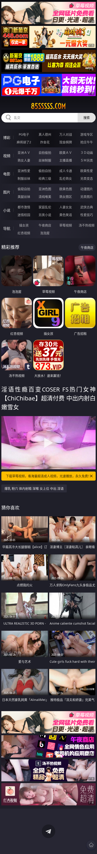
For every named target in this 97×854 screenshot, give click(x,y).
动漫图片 (86, 189)
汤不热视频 (87, 225)
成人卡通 (65, 171)
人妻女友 (65, 207)
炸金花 (45, 142)
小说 (6, 210)
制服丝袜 (24, 178)
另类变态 (86, 178)
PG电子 (24, 134)
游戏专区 (86, 134)
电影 (6, 173)
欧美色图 (65, 189)
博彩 (6, 137)
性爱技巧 (86, 215)
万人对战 (65, 134)
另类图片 (86, 196)
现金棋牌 (65, 142)
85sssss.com (48, 106)
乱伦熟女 (65, 178)
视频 (6, 155)
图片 (6, 192)
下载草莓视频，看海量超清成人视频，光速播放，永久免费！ (48, 476)
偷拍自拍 (45, 171)
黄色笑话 (65, 215)
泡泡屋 (45, 233)
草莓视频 (65, 225)
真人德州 (45, 134)
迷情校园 (24, 215)
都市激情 (24, 207)
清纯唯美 (45, 196)
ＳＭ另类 (86, 160)
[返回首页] (91, 844)
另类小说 (45, 215)
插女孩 (24, 225)
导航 (6, 228)
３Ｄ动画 (86, 152)
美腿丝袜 (24, 196)
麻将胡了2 (24, 142)
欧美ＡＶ (65, 152)
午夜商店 (45, 225)
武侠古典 (86, 207)
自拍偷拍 (45, 152)
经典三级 (45, 178)
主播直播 (65, 160)
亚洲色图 (45, 189)
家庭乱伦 (45, 207)
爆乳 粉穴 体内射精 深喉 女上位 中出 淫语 (34, 488)
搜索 (86, 117)
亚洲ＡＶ (24, 152)
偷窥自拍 (24, 189)
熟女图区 (65, 196)
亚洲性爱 (24, 171)
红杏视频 (24, 233)
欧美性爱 (86, 171)
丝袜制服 (45, 160)
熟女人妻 (24, 160)
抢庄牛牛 (86, 142)
